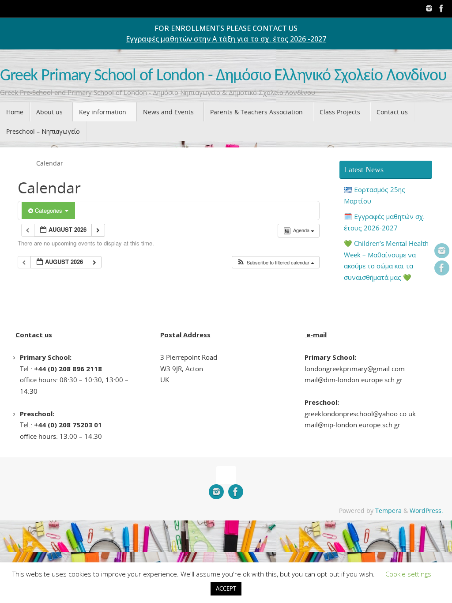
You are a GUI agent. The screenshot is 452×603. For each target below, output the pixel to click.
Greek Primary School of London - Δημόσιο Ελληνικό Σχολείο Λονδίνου (223, 76)
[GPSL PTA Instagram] (429, 8)
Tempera (388, 511)
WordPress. (426, 511)
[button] (275, 262)
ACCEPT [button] (226, 588)
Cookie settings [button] (408, 573)
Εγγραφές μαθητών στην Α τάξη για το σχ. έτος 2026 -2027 (226, 39)
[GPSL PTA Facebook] (441, 8)
